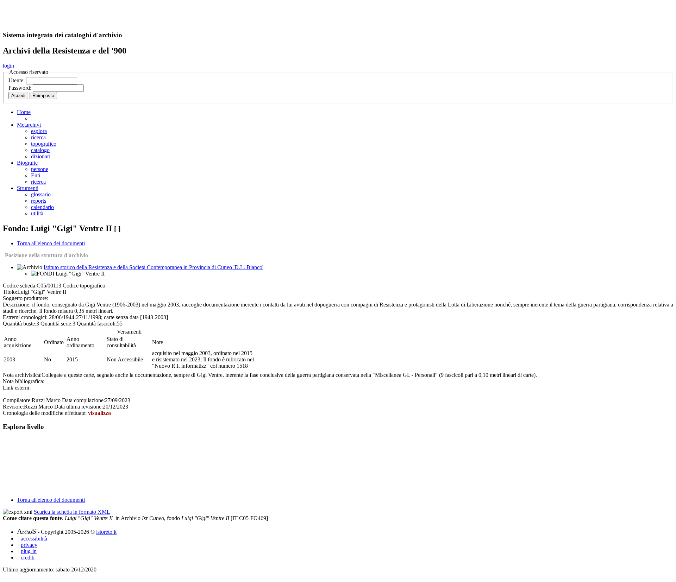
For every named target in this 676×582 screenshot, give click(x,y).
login (8, 66)
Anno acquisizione (17, 342)
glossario (41, 194)
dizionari (40, 156)
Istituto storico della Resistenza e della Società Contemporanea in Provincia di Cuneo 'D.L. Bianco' (153, 267)
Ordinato (54, 342)
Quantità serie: (56, 324)
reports (38, 201)
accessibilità (34, 539)
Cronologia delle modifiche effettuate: (45, 413)
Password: (20, 88)
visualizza (99, 413)
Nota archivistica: (22, 375)
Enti (35, 175)
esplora (39, 131)
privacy (29, 545)
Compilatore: (17, 400)
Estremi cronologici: (25, 317)
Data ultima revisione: (78, 407)
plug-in (29, 551)
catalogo (40, 150)
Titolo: (10, 292)
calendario (42, 207)
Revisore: (13, 407)
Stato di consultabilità (121, 342)
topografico (43, 144)
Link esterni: (17, 388)
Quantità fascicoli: (97, 324)
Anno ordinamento (80, 342)
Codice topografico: (85, 286)
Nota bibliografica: (23, 381)
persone (39, 169)
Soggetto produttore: (25, 298)
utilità (37, 213)
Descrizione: (17, 305)
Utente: (17, 80)
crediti (28, 558)
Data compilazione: (83, 400)
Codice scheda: (20, 286)
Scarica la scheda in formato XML (72, 512)
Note (157, 342)
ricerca (38, 137)
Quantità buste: (19, 324)
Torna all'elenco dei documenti (51, 243)
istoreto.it (106, 532)
